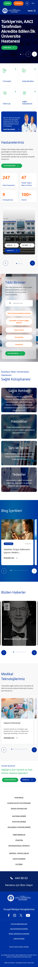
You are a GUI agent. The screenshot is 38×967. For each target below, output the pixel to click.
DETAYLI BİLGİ (7, 47)
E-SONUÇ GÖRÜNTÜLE (10, 780)
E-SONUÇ (7, 3)
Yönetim (19, 840)
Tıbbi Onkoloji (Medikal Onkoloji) (19, 313)
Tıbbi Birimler (19, 835)
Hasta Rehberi (19, 859)
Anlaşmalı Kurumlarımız (19, 827)
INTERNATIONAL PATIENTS (19, 846)
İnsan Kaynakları (19, 809)
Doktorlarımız (19, 822)
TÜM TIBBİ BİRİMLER (13, 353)
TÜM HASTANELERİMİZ (9, 165)
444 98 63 (21, 878)
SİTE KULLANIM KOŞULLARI (19, 924)
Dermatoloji (19, 337)
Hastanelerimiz (19, 816)
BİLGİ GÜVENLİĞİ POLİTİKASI (19, 929)
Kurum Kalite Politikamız (19, 803)
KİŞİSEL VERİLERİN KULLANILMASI (19, 934)
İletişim (19, 864)
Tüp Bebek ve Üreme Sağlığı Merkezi (19, 322)
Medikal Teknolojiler (19, 853)
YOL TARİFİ (25, 245)
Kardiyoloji (19, 344)
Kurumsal (19, 798)
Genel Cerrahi (19, 330)
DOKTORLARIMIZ (9, 129)
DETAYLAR (9, 245)
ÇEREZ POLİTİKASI (19, 939)
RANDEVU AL (10, 250)
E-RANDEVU (18, 3)
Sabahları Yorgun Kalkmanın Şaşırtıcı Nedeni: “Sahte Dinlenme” (17, 551)
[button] (20, 54)
